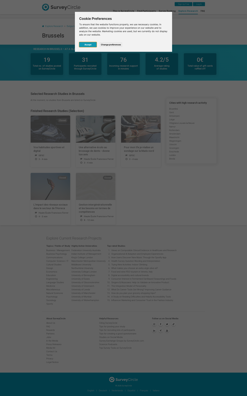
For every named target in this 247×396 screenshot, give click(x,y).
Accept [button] (88, 44)
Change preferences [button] (111, 44)
